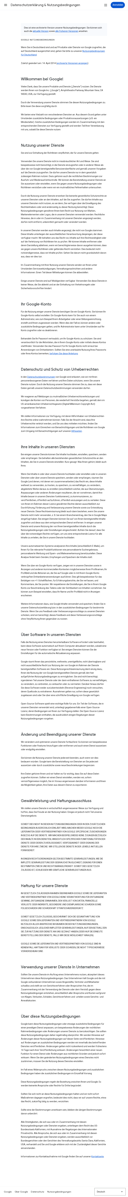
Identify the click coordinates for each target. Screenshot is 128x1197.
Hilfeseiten (76, 431)
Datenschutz (37, 1191)
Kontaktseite (97, 1156)
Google (8, 1191)
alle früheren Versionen (66, 31)
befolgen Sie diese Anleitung (64, 353)
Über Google (21, 1191)
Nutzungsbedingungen (59, 1191)
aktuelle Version (41, 31)
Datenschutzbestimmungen (41, 377)
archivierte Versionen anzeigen (72, 63)
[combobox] (110, 1191)
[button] (5, 5)
